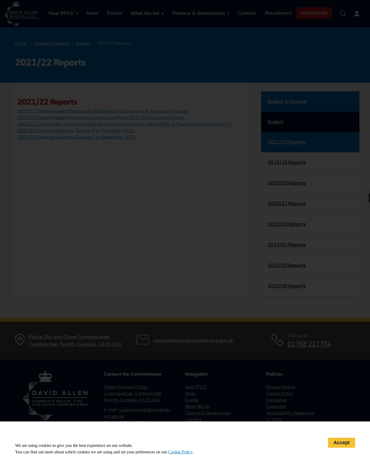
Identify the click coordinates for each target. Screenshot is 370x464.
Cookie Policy (180, 452)
